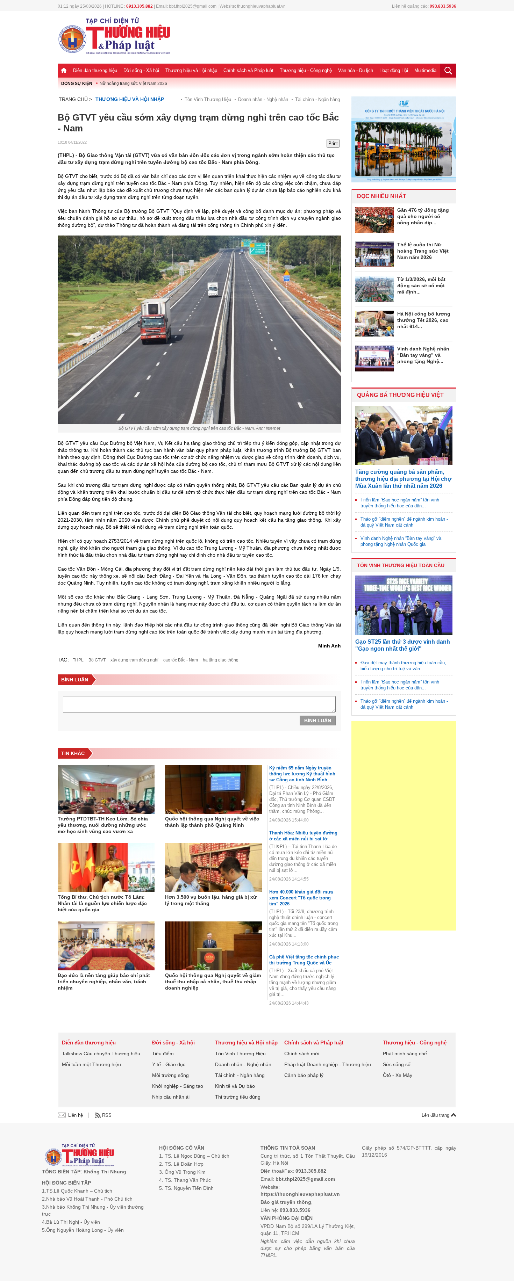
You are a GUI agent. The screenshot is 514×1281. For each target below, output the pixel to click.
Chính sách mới (301, 1053)
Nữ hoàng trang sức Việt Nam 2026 (133, 83)
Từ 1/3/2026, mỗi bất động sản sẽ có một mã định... (421, 285)
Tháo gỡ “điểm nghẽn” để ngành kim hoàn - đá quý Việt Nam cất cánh (404, 522)
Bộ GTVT (97, 660)
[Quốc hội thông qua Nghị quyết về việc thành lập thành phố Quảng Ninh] (213, 789)
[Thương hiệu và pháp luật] (79, 1155)
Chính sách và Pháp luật (248, 70)
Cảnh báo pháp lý (303, 1075)
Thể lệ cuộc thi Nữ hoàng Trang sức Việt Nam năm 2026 (423, 251)
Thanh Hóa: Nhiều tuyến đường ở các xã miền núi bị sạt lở (303, 835)
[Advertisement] (403, 826)
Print (333, 143)
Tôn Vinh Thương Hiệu (208, 99)
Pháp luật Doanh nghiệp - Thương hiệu (327, 1064)
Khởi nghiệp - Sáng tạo (177, 1086)
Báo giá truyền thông (285, 1202)
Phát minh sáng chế (405, 1053)
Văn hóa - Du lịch (355, 70)
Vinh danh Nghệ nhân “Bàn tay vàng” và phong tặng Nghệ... (423, 355)
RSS (107, 1115)
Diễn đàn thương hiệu (95, 70)
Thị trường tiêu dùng (237, 1097)
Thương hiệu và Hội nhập (191, 70)
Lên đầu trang (436, 1115)
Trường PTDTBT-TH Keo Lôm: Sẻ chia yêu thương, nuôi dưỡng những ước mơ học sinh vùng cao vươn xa (103, 825)
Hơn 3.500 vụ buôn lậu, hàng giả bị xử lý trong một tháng (211, 900)
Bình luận (317, 720)
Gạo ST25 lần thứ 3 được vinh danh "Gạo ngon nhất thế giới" (402, 645)
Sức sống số (397, 1064)
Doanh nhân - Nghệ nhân (263, 99)
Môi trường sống (170, 1075)
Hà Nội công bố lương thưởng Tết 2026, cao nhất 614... (423, 320)
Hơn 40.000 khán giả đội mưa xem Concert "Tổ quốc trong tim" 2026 (301, 897)
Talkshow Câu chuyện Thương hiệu (101, 1053)
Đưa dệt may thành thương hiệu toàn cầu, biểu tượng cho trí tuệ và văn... (403, 665)
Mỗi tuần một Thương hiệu (91, 1064)
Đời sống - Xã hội (141, 70)
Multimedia (425, 70)
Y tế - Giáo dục (168, 1064)
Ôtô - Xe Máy (397, 1075)
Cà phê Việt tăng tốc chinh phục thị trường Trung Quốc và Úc (304, 959)
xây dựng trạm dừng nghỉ (134, 660)
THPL (78, 660)
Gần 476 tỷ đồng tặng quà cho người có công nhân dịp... (423, 216)
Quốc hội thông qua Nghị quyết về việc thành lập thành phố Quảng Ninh (212, 822)
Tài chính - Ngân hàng (317, 99)
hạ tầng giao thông (220, 660)
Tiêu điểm (163, 1053)
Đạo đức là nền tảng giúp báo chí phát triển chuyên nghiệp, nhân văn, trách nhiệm (104, 981)
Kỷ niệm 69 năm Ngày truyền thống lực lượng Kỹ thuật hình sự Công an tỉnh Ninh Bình (302, 773)
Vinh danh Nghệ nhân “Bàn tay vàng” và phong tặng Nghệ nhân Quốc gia (400, 541)
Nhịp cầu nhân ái (171, 1097)
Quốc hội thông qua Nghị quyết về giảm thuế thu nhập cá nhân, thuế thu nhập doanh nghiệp (213, 981)
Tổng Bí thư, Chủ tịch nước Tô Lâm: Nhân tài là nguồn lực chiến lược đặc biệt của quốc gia (102, 903)
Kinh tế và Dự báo (235, 1086)
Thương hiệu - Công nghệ (306, 70)
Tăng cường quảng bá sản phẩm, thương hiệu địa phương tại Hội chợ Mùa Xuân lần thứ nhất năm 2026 (403, 479)
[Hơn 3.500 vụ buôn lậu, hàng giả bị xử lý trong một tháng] (213, 867)
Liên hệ (75, 1115)
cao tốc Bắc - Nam (180, 660)
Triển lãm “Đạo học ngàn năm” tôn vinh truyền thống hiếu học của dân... (399, 502)
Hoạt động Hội (393, 70)
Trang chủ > (75, 99)
